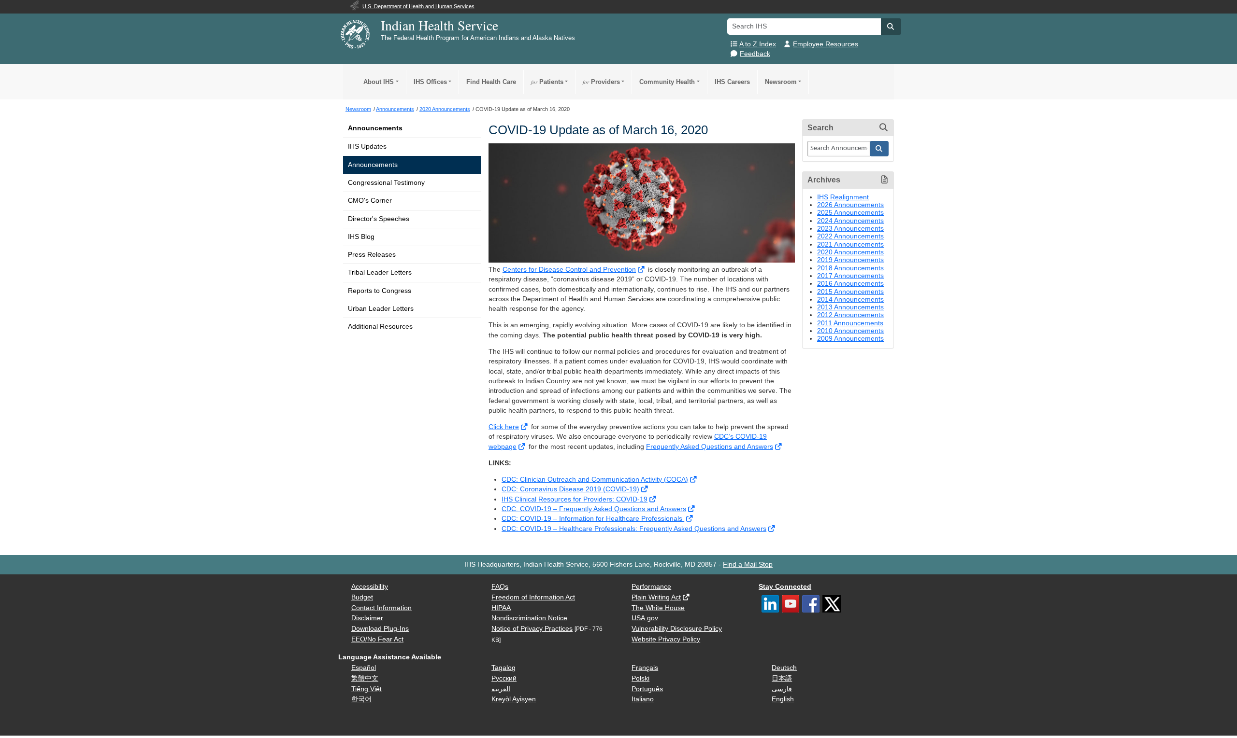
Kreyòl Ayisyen (513, 699)
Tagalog (503, 667)
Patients (547, 81)
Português (647, 689)
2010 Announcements (850, 330)
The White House (658, 608)
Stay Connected (785, 586)
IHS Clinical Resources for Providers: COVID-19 (574, 499)
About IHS (378, 81)
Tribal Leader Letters (380, 272)
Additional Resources (380, 326)
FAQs (499, 586)
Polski (640, 678)
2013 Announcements (850, 307)
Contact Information (381, 608)
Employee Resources (825, 44)
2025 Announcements (850, 212)
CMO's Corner (370, 200)
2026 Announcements (850, 205)
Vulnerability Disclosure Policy (677, 628)
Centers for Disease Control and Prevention (569, 269)
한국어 (361, 699)
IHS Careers (732, 81)
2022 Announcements (850, 236)
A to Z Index (757, 44)
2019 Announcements (850, 260)
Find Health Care (491, 81)
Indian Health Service (439, 25)
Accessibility (369, 586)
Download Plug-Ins (380, 628)
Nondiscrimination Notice (529, 618)
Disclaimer (367, 618)
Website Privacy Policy (666, 639)
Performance (651, 586)
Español (363, 667)
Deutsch (784, 667)
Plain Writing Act (656, 597)
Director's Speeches (378, 219)
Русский (504, 678)
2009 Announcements (850, 338)
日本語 (782, 678)
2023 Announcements (850, 228)
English (783, 699)
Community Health (667, 81)
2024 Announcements (850, 220)
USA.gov (645, 618)
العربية (500, 689)
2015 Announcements (850, 291)
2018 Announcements (850, 268)
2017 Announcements (850, 275)
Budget (362, 597)
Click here (504, 427)
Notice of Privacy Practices (532, 628)
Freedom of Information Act (533, 597)
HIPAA (501, 608)
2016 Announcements (850, 283)
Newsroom (781, 81)
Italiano (643, 699)
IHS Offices (430, 81)
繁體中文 (364, 678)
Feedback (755, 53)
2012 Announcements (850, 315)
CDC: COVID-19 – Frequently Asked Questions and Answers (594, 509)
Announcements (375, 128)
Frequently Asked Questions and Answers (709, 446)
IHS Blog (361, 236)
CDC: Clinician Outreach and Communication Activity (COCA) (595, 479)
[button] (891, 26)
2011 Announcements (850, 323)
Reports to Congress (379, 290)
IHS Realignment (843, 197)
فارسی (782, 689)
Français (645, 667)
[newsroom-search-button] (879, 148)
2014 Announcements (850, 299)
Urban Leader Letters (381, 308)
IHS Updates (367, 146)
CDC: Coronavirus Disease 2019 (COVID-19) (570, 489)
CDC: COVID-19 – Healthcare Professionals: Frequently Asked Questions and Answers (634, 528)
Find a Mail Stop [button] (748, 564)
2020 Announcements (850, 252)
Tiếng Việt (366, 689)
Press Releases (372, 254)
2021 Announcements (850, 244)
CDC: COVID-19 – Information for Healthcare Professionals (593, 518)
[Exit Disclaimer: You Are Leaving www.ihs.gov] (642, 269)
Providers (601, 81)
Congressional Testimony (386, 182)
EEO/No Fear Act (377, 639)
